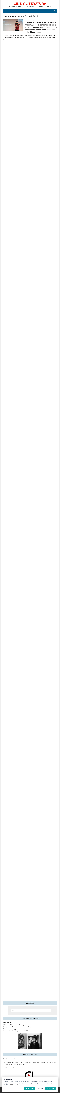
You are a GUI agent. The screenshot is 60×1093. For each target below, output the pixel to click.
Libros (26, 20)
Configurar (40, 1088)
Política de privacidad (13, 1084)
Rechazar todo (29, 1088)
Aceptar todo (50, 1088)
